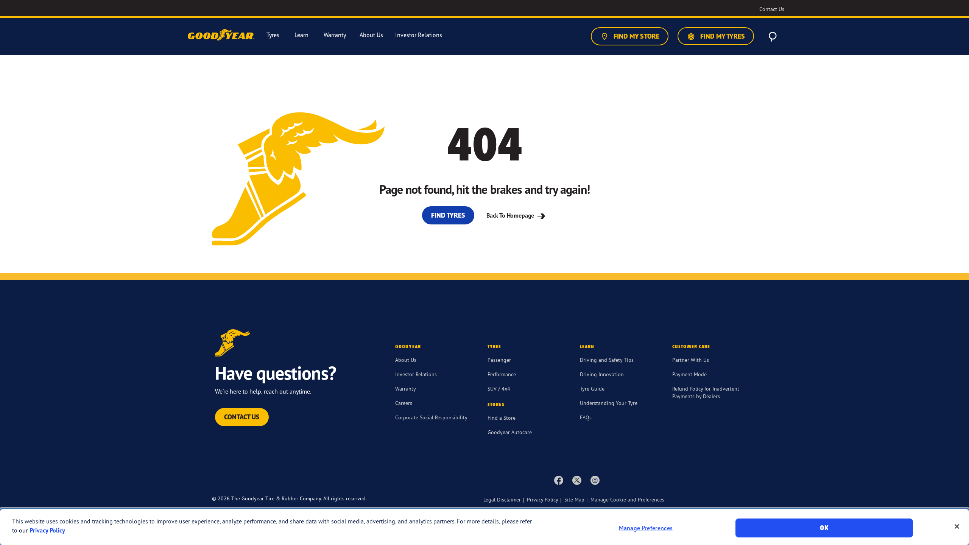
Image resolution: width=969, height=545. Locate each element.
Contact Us (242, 417)
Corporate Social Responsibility (431, 417)
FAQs (586, 417)
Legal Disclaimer (502, 499)
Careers (403, 403)
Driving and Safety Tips (607, 360)
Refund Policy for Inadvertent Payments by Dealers (705, 392)
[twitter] (576, 480)
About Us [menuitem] (371, 35)
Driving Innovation (602, 374)
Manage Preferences (646, 528)
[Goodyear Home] (222, 35)
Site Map (574, 499)
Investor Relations (416, 374)
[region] (484, 527)
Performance (502, 374)
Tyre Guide (592, 388)
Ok (824, 527)
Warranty (405, 388)
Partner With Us (690, 360)
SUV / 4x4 (499, 388)
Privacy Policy (542, 499)
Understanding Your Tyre (608, 403)
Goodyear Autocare (510, 432)
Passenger (499, 360)
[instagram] (595, 480)
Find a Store (502, 417)
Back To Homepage (511, 215)
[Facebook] (558, 480)
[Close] (957, 526)
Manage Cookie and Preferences (627, 499)
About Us (405, 360)
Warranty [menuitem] (335, 35)
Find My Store (635, 36)
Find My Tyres (722, 36)
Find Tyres (448, 215)
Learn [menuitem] (301, 35)
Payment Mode (689, 374)
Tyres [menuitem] (272, 35)
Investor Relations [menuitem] (418, 35)
